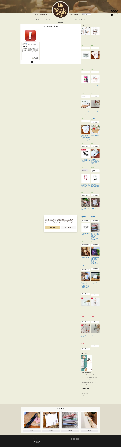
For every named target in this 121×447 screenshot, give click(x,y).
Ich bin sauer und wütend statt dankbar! (91, 377)
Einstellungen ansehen (68, 227)
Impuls (26, 43)
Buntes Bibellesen (89, 379)
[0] (112, 15)
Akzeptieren (52, 227)
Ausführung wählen (84, 97)
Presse (82, 398)
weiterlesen (23, 57)
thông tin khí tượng (84, 382)
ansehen (32, 430)
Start (36, 14)
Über (71, 14)
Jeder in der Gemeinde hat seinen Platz (92, 374)
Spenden (48, 14)
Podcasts (42, 14)
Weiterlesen (84, 170)
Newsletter (77, 14)
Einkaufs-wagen (116, 15)
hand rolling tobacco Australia (86, 384)
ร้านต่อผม (83, 379)
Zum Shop (60, 408)
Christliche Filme (84, 395)
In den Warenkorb (85, 48)
